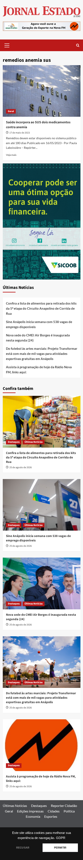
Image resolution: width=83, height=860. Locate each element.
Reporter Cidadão (64, 806)
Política (69, 811)
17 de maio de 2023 (19, 133)
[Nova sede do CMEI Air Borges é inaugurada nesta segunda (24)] (41, 583)
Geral (11, 111)
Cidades (54, 811)
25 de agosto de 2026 (20, 467)
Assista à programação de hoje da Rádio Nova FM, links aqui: (39, 369)
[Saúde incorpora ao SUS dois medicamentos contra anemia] (41, 91)
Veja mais (11, 154)
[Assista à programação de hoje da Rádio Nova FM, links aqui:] (41, 745)
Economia (33, 816)
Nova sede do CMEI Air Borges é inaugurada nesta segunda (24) (38, 337)
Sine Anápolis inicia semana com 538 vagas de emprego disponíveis (39, 324)
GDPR (60, 838)
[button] (7, 44)
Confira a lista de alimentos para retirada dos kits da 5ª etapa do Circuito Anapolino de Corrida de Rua (41, 308)
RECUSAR (22, 847)
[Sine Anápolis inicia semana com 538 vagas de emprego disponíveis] (41, 505)
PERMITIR (60, 847)
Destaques (14, 442)
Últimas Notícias (33, 442)
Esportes (50, 816)
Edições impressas (30, 811)
